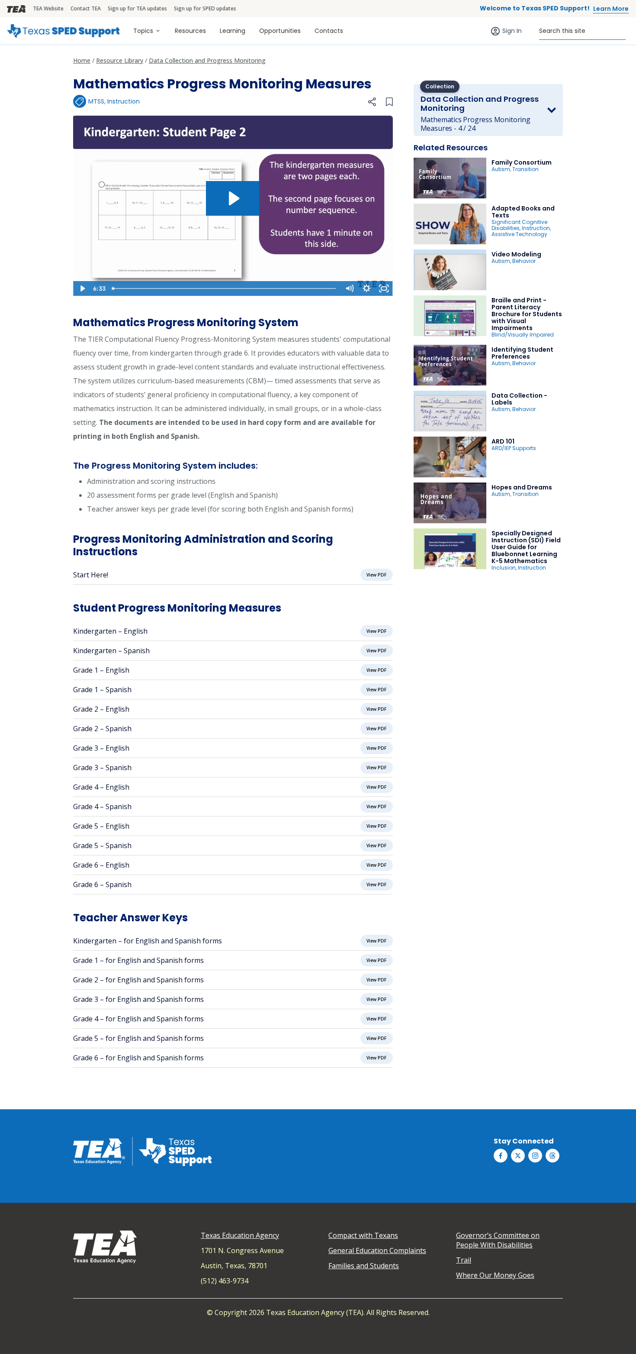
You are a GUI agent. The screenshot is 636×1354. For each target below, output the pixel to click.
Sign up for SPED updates (205, 8)
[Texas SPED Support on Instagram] (535, 1156)
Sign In (512, 30)
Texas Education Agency (240, 1235)
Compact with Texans (363, 1235)
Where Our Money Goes (495, 1275)
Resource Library (119, 60)
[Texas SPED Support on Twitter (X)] (518, 1156)
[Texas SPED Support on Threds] (552, 1156)
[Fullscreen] (384, 288)
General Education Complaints (377, 1250)
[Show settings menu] (367, 288)
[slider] (225, 288)
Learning (232, 30)
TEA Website (48, 8)
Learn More (611, 8)
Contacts (329, 30)
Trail (463, 1260)
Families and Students (363, 1265)
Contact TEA (86, 8)
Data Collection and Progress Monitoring (207, 60)
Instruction (123, 101)
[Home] (63, 31)
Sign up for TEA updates (137, 8)
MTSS (96, 101)
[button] (372, 102)
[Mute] (349, 288)
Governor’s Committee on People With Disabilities (498, 1240)
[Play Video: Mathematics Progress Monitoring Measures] (233, 198)
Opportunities (280, 30)
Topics (143, 30)
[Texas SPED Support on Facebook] (501, 1156)
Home (81, 60)
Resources (190, 30)
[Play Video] (81, 288)
